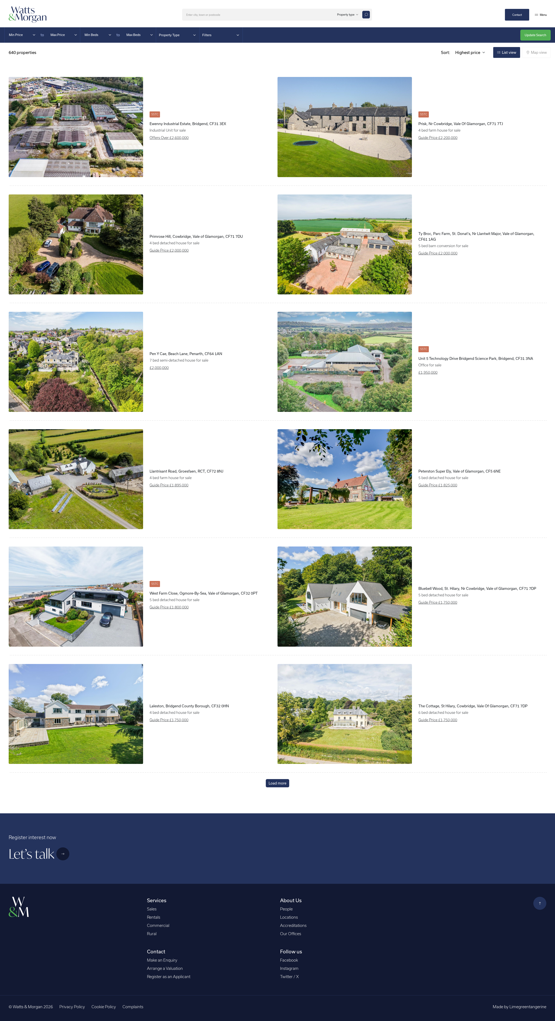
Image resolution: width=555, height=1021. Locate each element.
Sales (152, 909)
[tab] (506, 52)
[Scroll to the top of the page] (539, 903)
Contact (517, 14)
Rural (152, 933)
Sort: (445, 52)
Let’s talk (31, 853)
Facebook (289, 960)
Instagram (289, 968)
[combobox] (347, 15)
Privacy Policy (72, 1007)
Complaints (132, 1007)
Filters (206, 35)
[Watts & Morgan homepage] (28, 14)
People (286, 909)
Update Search (535, 35)
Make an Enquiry (162, 960)
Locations (289, 917)
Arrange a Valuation (165, 968)
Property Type (169, 35)
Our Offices (290, 933)
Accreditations (293, 925)
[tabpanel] (277, 427)
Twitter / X (289, 976)
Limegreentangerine (527, 1007)
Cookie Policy (103, 1007)
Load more (277, 783)
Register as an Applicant (168, 976)
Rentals (153, 917)
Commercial (158, 925)
